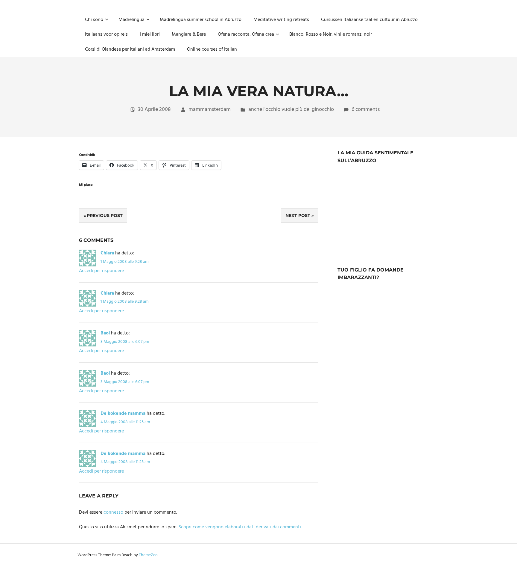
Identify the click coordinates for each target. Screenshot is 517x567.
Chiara (107, 253)
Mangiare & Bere (189, 34)
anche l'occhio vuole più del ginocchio (291, 109)
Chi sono (94, 20)
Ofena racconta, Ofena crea (246, 34)
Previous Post (105, 215)
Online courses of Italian (212, 49)
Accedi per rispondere (101, 271)
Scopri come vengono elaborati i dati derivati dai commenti (240, 527)
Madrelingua (131, 20)
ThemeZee (148, 555)
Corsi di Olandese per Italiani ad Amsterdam (130, 49)
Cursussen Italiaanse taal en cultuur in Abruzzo (369, 20)
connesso (113, 512)
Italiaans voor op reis (106, 34)
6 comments (366, 109)
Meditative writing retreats (281, 20)
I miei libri (150, 34)
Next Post (297, 215)
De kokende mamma (123, 413)
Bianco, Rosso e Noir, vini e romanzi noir (330, 34)
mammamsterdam (209, 109)
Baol (105, 333)
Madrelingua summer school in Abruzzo (200, 20)
